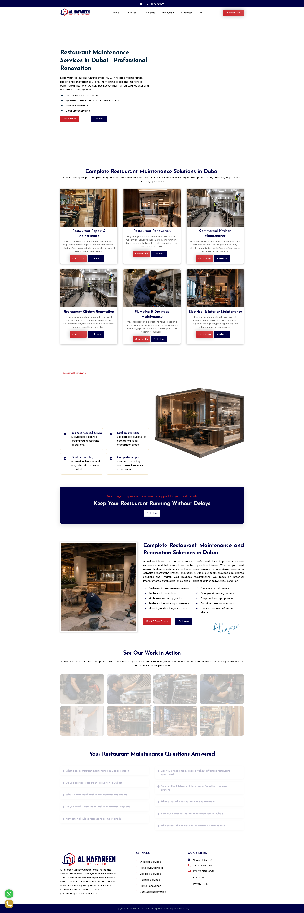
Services (131, 12)
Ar (201, 12)
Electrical (186, 12)
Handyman (168, 12)
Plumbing (149, 12)
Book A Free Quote (157, 621)
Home (116, 12)
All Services (69, 118)
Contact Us (233, 12)
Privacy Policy (181, 908)
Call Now (99, 118)
